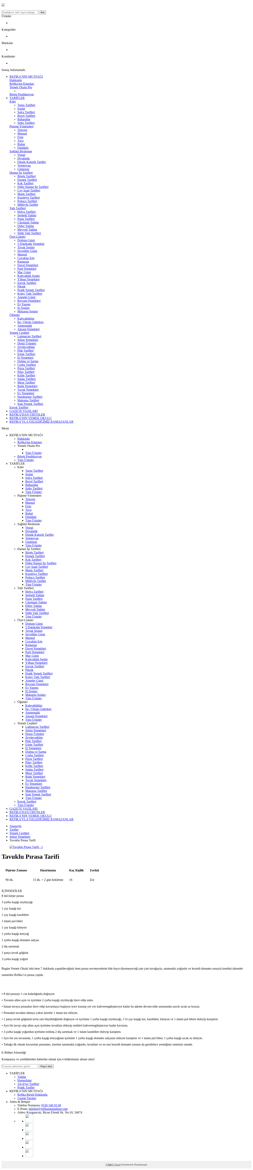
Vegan (21, 155)
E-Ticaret (116, 1164)
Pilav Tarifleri (25, 372)
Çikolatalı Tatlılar (28, 222)
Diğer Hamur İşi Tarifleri (32, 187)
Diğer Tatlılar (25, 226)
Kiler (12, 101)
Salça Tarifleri (26, 112)
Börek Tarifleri (26, 176)
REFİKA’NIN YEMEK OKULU (30, 418)
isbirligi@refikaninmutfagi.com (48, 1109)
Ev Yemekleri (25, 393)
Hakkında (15, 80)
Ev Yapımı (23, 304)
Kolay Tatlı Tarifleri (29, 293)
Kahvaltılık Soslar (28, 275)
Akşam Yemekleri (28, 329)
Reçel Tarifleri (26, 115)
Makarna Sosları (27, 311)
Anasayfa (15, 826)
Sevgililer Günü (27, 251)
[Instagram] (29, 1129)
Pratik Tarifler (26, 1087)
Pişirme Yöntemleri (21, 126)
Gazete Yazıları (26, 1098)
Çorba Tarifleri (26, 364)
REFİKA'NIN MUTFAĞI (26, 76)
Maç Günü (24, 272)
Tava (20, 140)
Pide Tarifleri (25, 350)
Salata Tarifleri (26, 379)
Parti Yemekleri (26, 268)
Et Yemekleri (25, 357)
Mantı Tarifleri (26, 194)
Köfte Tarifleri (26, 375)
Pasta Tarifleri (26, 219)
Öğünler (14, 315)
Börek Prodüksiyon (21, 94)
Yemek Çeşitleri (19, 332)
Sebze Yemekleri (27, 340)
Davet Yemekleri (27, 265)
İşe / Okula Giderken (30, 322)
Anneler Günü (26, 297)
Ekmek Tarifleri (27, 179)
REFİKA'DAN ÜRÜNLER (27, 414)
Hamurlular (24, 1080)
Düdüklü (22, 147)
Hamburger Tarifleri (29, 396)
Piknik (21, 286)
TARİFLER (17, 98)
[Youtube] (29, 1121)
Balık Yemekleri (27, 386)
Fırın (20, 137)
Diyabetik (23, 158)
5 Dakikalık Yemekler (30, 243)
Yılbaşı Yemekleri (28, 279)
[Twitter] (29, 1156)
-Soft (108, 1164)
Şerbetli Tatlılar (26, 215)
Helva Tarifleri (26, 211)
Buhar (21, 144)
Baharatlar (23, 119)
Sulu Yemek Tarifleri (30, 404)
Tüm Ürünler (33, 453)
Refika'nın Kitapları (21, 83)
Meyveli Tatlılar (27, 229)
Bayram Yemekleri (29, 300)
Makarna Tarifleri (28, 400)
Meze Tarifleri (26, 382)
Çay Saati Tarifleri (28, 190)
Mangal (22, 133)
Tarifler (14, 829)
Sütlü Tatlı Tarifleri (29, 233)
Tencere (22, 130)
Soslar (21, 108)
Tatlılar (21, 1076)
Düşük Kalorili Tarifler (31, 162)
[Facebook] (29, 1147)
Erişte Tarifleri (26, 354)
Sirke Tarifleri (26, 123)
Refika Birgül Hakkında (32, 1094)
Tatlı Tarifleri (17, 208)
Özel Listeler (17, 236)
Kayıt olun (46, 1066)
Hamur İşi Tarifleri (21, 172)
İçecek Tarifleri (26, 283)
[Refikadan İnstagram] (29, 1138)
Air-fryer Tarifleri (28, 1084)
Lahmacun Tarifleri (29, 336)
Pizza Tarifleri (26, 368)
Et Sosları (23, 307)
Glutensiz (23, 169)
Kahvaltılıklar (25, 318)
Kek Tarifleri (25, 183)
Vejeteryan (24, 165)
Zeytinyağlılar (26, 347)
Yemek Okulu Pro (20, 87)
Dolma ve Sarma (27, 361)
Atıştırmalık (24, 325)
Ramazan (23, 261)
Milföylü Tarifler (27, 204)
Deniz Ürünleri (26, 343)
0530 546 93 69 (51, 1105)
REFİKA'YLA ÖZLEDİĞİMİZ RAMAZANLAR (41, 421)
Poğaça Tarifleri (27, 201)
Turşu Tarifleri (26, 105)
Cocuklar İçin (25, 258)
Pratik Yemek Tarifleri (31, 290)
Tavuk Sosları (26, 247)
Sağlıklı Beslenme (20, 151)
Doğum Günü (26, 240)
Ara (42, 12)
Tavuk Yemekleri (28, 389)
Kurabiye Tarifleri (28, 197)
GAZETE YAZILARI (23, 411)
